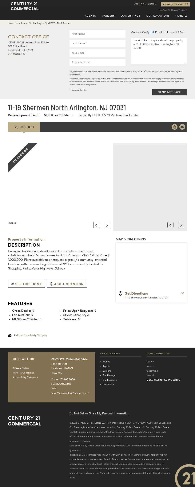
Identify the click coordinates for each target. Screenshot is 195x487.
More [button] (181, 17)
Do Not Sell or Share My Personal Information (99, 413)
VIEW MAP (57, 373)
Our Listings (131, 15)
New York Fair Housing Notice (172, 10)
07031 (52, 23)
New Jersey (21, 23)
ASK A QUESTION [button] (69, 284)
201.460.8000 (145, 3)
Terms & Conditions (23, 373)
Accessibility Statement (25, 377)
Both (182, 32)
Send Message (169, 92)
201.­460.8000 (16, 54)
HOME (106, 362)
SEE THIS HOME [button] (28, 284)
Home (11, 23)
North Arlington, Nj (38, 23)
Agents (90, 15)
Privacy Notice (21, 368)
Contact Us (108, 385)
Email (158, 32)
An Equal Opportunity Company (30, 335)
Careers (108, 15)
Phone (170, 32)
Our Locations (158, 15)
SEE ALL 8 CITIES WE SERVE (164, 380)
